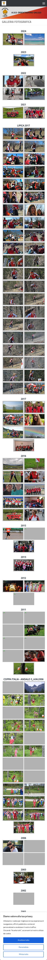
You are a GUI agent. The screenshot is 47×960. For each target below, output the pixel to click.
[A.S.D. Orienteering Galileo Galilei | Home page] (5, 3)
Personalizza (23, 947)
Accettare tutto (23, 940)
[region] (23, 936)
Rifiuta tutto (23, 954)
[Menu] (43, 3)
